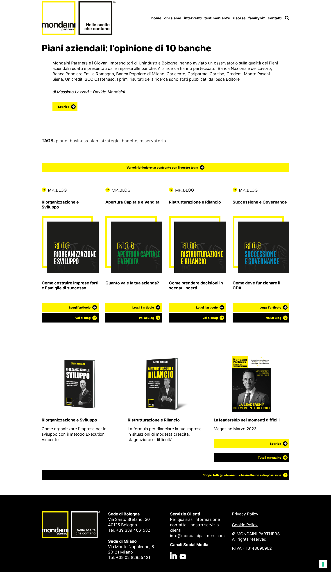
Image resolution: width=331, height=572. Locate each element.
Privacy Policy (245, 514)
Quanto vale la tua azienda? (132, 283)
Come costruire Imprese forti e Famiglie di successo (70, 285)
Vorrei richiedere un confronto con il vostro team (162, 167)
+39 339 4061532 (133, 530)
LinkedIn (173, 546)
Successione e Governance (260, 202)
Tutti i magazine (269, 457)
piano (62, 140)
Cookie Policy (245, 524)
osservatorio (153, 140)
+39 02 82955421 (133, 557)
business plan (84, 140)
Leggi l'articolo (80, 307)
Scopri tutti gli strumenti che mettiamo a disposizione (242, 475)
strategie (110, 140)
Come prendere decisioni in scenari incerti (196, 285)
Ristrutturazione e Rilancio (195, 202)
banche (129, 140)
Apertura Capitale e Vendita (132, 202)
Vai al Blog (83, 318)
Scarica (63, 106)
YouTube (182, 546)
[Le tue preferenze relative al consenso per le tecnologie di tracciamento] (323, 564)
